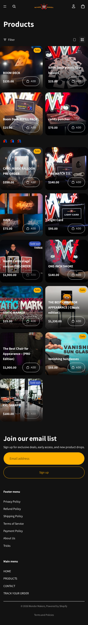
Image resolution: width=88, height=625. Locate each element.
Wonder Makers (37, 606)
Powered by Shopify (56, 606)
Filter (11, 40)
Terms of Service (13, 524)
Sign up (44, 472)
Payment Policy (13, 531)
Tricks (6, 546)
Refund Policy (12, 509)
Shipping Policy (13, 516)
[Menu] (5, 6)
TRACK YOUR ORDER (16, 593)
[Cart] (83, 6)
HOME (7, 571)
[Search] (14, 6)
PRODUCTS (10, 578)
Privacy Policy (11, 501)
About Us (9, 538)
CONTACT (9, 586)
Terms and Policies (44, 614)
